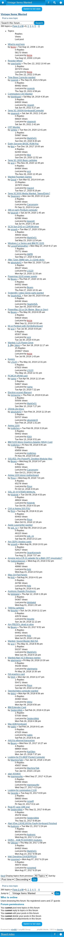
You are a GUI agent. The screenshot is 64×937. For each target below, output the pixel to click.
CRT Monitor (14, 127)
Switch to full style (32, 9)
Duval (13, 179)
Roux (13, 478)
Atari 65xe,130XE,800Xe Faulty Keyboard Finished (32, 823)
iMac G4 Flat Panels (17, 575)
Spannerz (15, 196)
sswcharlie (16, 63)
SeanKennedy (34, 552)
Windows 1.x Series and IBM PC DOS (26, 243)
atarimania (16, 660)
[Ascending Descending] (26, 879)
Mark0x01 (32, 138)
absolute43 (16, 262)
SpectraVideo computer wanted (23, 691)
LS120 (30, 271)
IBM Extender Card (17, 707)
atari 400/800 (14, 774)
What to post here (16, 44)
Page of (17, 26)
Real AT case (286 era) (19, 807)
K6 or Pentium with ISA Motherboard (25, 326)
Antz (29, 569)
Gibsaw (14, 842)
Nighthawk (16, 97)
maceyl (30, 188)
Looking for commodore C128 (22, 790)
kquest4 (14, 213)
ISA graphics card (16, 674)
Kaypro (11, 359)
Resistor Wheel (15, 61)
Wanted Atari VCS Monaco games (24, 658)
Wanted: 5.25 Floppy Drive (20, 342)
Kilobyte (14, 494)
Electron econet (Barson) (20, 392)
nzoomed (15, 859)
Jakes (17, 345)
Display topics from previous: (20, 876)
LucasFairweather (19, 246)
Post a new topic (10, 18)
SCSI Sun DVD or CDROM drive (23, 226)
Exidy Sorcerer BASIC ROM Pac (23, 143)
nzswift (30, 801)
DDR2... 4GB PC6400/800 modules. (25, 840)
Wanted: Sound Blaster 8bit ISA (23, 641)
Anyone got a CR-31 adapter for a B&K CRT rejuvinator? (35, 558)
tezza (13, 47)
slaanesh (15, 113)
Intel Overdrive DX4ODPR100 (22, 856)
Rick (13, 511)
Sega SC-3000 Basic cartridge (22, 160)
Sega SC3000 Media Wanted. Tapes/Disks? (29, 193)
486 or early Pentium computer (23, 210)
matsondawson (18, 561)
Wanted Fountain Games (20, 177)
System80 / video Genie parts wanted (26, 293)
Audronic (14, 826)
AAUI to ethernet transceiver (21, 740)
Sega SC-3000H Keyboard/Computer (26, 110)
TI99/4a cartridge (16, 608)
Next (3, 876)
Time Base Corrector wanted (21, 77)
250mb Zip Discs (16, 409)
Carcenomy (32, 204)
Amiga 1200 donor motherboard (23, 475)
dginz (13, 693)
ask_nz (14, 528)
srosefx (14, 229)
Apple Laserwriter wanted (20, 525)
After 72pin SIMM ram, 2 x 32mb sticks (26, 260)
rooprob (14, 80)
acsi (13, 163)
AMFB (30, 254)
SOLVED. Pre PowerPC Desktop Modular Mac (30, 459)
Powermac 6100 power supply (22, 276)
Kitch (29, 436)
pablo (13, 726)
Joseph (30, 105)
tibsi (13, 146)
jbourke (14, 610)
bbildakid (15, 594)
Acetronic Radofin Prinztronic (22, 591)
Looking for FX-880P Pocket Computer (26, 757)
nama (13, 378)
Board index (8, 934)
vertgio (14, 130)
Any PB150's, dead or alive (21, 624)
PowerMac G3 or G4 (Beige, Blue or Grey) (28, 309)
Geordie (14, 793)
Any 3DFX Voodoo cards (19, 541)
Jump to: (5, 893)
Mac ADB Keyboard (17, 724)
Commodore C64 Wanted (20, 94)
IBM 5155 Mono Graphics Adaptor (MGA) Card (30, 442)
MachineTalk (17, 760)
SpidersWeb (17, 710)
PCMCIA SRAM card (18, 376)
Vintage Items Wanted (19, 2)
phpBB (14, 929)
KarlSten (31, 751)
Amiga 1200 (14, 425)
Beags (14, 279)
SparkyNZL (16, 295)
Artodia (60, 929)
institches (15, 428)
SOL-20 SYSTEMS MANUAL (22, 492)
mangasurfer (17, 776)
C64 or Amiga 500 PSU (19, 508)
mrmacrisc (16, 395)
